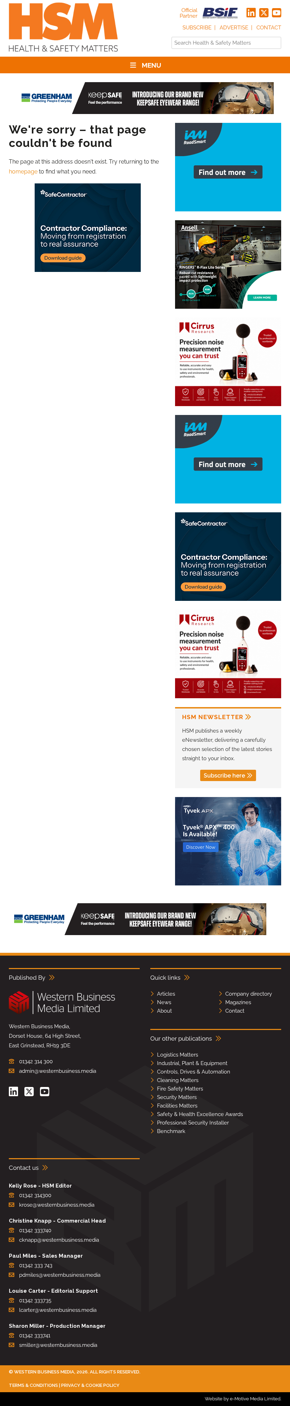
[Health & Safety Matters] (63, 54)
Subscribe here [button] (224, 775)
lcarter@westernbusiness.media (58, 1310)
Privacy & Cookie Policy (90, 1385)
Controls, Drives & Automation (193, 1072)
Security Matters (177, 1097)
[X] (263, 13)
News (164, 1002)
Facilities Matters (177, 1106)
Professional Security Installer (193, 1123)
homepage (23, 171)
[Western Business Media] (62, 1013)
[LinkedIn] (251, 13)
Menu (151, 65)
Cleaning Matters (177, 1080)
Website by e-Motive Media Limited (242, 1398)
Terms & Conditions (33, 1385)
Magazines (238, 1002)
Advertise (234, 27)
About (164, 1011)
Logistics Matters (177, 1055)
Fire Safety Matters (180, 1089)
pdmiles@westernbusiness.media (59, 1275)
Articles (166, 994)
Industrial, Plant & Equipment (192, 1063)
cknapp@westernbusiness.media (59, 1240)
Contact (268, 27)
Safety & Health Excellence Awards (200, 1114)
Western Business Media (44, 1371)
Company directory (248, 994)
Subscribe (196, 27)
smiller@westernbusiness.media (58, 1345)
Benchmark (171, 1131)
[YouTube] (276, 13)
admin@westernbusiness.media (57, 1071)
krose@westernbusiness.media (56, 1205)
